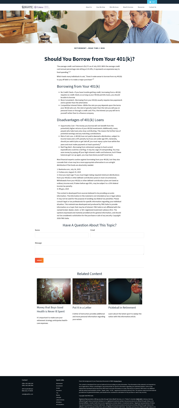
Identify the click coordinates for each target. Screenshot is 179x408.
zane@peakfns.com (27, 394)
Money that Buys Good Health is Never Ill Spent (51, 309)
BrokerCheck (118, 381)
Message (38, 243)
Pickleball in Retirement (122, 308)
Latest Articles (60, 400)
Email (92, 230)
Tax (57, 393)
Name (37, 230)
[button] (89, 7)
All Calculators (60, 404)
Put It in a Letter (82, 308)
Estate (58, 388)
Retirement (59, 383)
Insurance (59, 390)
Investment (59, 386)
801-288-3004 (29, 385)
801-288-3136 (29, 383)
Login (153, 2)
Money (58, 395)
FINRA (137, 399)
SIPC (141, 399)
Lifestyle (58, 397)
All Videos (59, 402)
